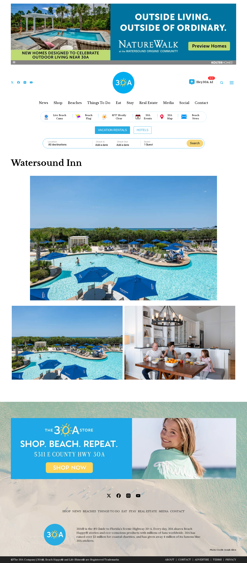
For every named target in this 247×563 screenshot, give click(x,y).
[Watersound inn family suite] (179, 343)
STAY (132, 511)
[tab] (112, 130)
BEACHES (89, 511)
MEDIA (163, 511)
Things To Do (98, 103)
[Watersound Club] (67, 343)
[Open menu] (231, 82)
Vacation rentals (112, 130)
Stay (130, 103)
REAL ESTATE (147, 511)
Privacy (230, 559)
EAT (124, 511)
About (169, 559)
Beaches (75, 103)
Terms (217, 559)
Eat (118, 103)
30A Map (170, 117)
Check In (100, 142)
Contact (201, 103)
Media (168, 103)
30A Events (148, 117)
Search (195, 143)
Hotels (142, 130)
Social (184, 103)
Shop (58, 103)
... (106, 144)
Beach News (195, 117)
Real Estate (148, 103)
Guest (147, 142)
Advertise (202, 559)
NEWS (76, 511)
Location (52, 142)
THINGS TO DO (109, 511)
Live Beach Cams (59, 117)
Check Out (122, 142)
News (43, 103)
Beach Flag (88, 117)
